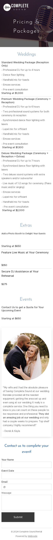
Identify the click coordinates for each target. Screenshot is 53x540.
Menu (49, 7)
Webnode (32, 536)
